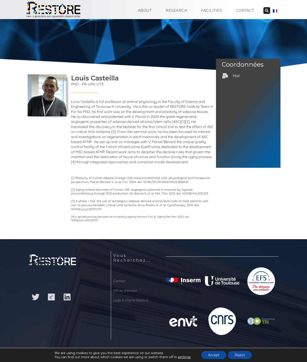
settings (184, 357)
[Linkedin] (67, 297)
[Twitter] (35, 297)
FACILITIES (211, 10)
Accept (213, 355)
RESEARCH (176, 10)
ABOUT (145, 10)
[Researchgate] (51, 297)
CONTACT (245, 10)
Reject (240, 355)
